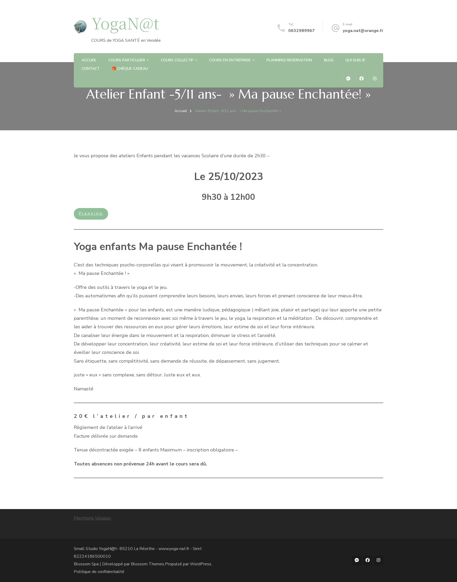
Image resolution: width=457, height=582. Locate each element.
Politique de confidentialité (99, 572)
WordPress (200, 564)
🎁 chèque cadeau (130, 68)
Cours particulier (126, 60)
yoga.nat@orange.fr (363, 31)
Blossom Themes (147, 564)
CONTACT (91, 68)
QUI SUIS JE (355, 60)
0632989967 (301, 31)
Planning (91, 213)
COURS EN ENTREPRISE (230, 60)
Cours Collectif (177, 60)
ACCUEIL (89, 60)
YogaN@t (125, 22)
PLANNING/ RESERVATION (289, 60)
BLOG (328, 60)
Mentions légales (92, 518)
